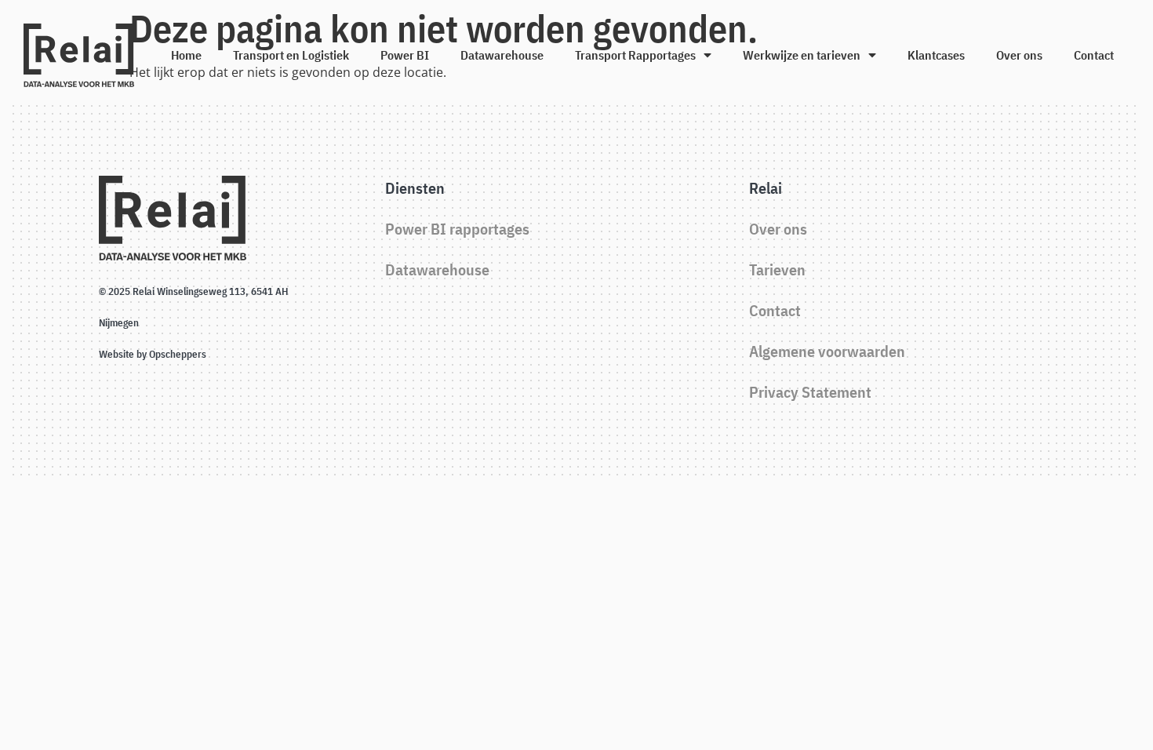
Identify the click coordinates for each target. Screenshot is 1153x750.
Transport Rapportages (635, 55)
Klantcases (936, 55)
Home (186, 55)
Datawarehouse (502, 55)
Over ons (1019, 55)
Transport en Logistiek (291, 55)
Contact (1094, 55)
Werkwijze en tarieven (801, 55)
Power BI (404, 55)
